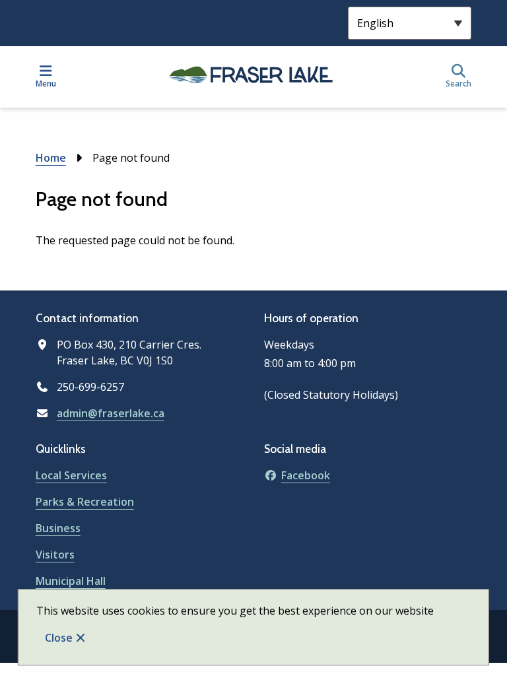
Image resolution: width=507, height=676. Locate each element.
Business (58, 528)
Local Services (71, 475)
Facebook (305, 475)
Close (59, 637)
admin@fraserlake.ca (110, 413)
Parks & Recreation (85, 501)
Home (51, 158)
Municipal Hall (71, 581)
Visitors (55, 554)
